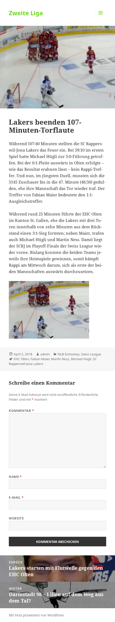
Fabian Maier (39, 359)
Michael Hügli (81, 359)
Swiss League (91, 354)
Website (16, 518)
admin (45, 354)
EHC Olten (21, 359)
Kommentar (21, 410)
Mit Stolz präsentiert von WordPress (36, 615)
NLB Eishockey (68, 354)
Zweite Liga (26, 13)
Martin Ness (60, 359)
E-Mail (16, 497)
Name (15, 476)
